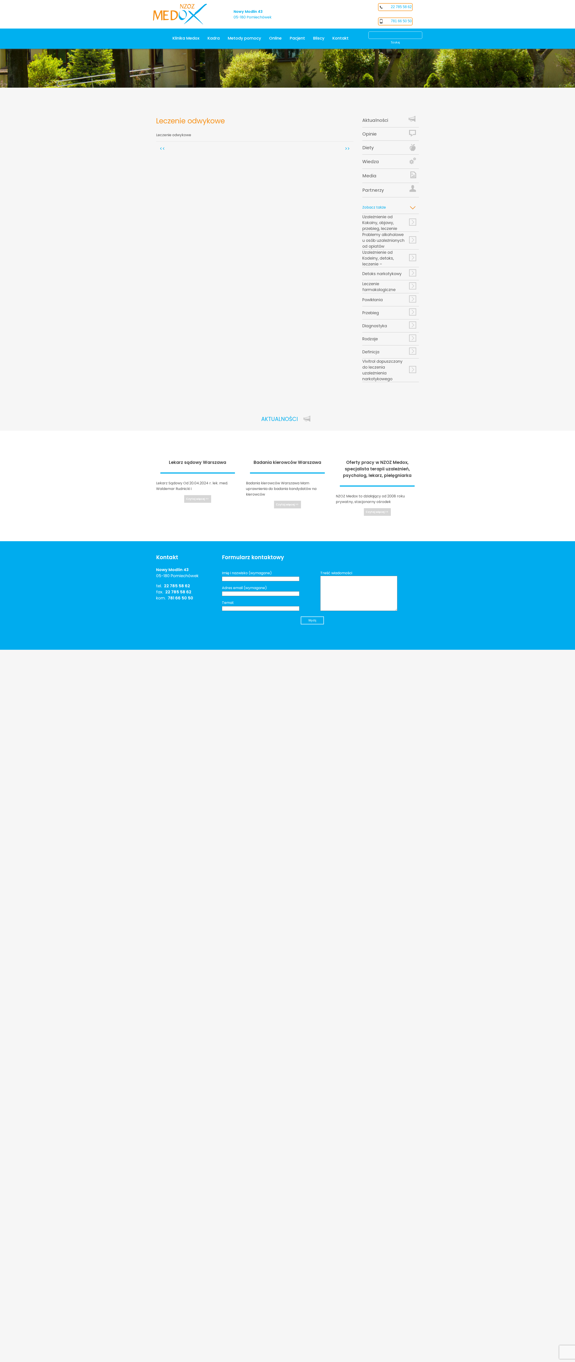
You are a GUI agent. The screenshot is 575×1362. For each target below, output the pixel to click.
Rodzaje (370, 339)
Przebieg (370, 313)
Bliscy (318, 38)
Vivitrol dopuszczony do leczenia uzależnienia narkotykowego (382, 370)
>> (347, 148)
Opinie (369, 134)
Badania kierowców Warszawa (287, 462)
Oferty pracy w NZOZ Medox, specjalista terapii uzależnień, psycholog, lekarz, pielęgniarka (377, 468)
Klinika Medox (185, 38)
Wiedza (370, 161)
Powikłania (372, 300)
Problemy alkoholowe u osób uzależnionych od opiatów (383, 240)
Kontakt (340, 38)
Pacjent (297, 38)
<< (162, 148)
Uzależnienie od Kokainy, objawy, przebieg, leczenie (379, 222)
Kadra (214, 38)
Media (369, 176)
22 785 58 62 (401, 7)
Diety (368, 148)
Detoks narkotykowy (382, 273)
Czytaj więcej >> (197, 499)
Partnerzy (373, 190)
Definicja (370, 352)
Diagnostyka (374, 326)
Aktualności (375, 120)
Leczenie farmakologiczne (379, 286)
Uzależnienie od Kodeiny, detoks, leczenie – (378, 258)
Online (275, 38)
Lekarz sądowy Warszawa (197, 462)
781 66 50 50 (401, 21)
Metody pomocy (244, 38)
